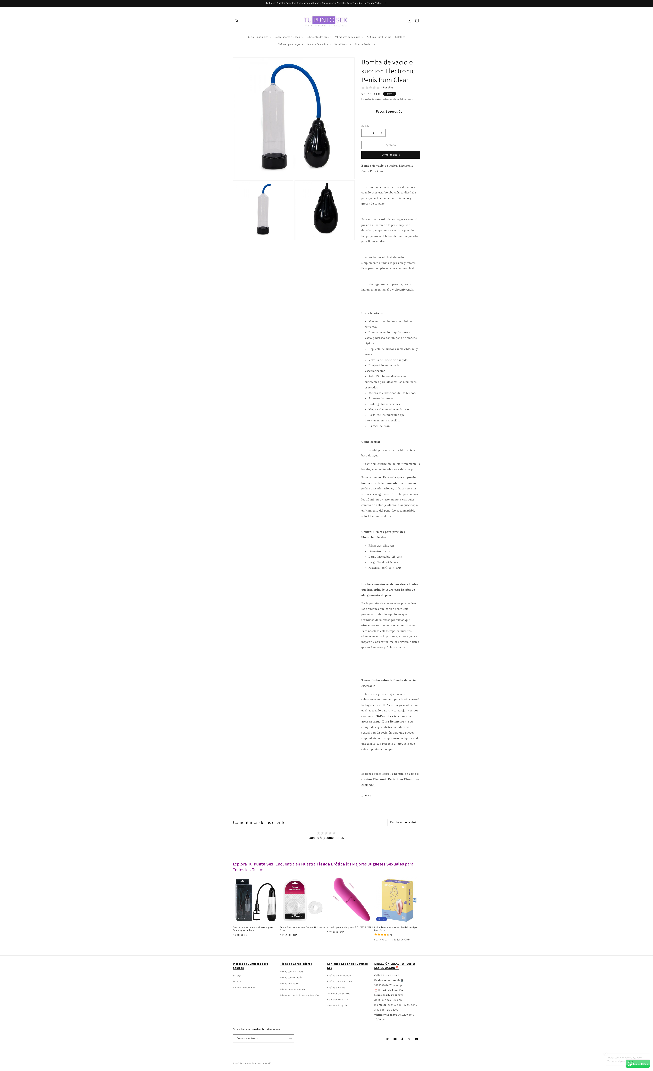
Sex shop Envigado (337, 1005)
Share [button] (368, 795)
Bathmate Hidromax (244, 987)
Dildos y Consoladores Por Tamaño (299, 995)
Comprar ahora (391, 154)
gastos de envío (372, 99)
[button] (236, 20)
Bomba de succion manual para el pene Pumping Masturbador (253, 929)
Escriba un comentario (403, 822)
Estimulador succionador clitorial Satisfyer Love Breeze (395, 929)
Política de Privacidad (339, 975)
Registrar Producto (337, 999)
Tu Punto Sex (245, 1063)
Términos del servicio (338, 993)
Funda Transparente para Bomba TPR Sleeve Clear (302, 929)
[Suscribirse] (290, 1039)
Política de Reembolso (339, 981)
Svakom (237, 981)
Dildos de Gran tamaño (293, 989)
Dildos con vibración (291, 977)
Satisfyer (237, 975)
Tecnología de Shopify (262, 1063)
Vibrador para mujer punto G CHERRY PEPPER (350, 927)
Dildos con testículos (291, 971)
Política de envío (336, 987)
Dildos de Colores (290, 983)
